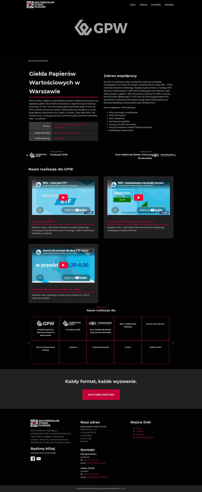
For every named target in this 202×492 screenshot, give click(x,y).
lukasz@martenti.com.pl (96, 477)
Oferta (143, 4)
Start (133, 4)
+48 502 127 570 (91, 460)
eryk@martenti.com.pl (95, 463)
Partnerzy (140, 434)
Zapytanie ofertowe (101, 394)
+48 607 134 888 (91, 474)
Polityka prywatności (144, 437)
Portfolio (156, 4)
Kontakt (169, 4)
